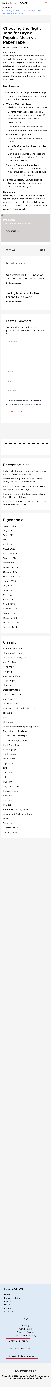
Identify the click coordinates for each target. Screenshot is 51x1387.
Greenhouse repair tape (15, 736)
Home (7, 1294)
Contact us (9, 1308)
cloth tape (8, 685)
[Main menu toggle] (46, 3)
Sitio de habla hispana (21, 1356)
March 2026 (9, 549)
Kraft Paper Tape (11, 745)
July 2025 (7, 585)
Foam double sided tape (15, 731)
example (7, 713)
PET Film (7, 782)
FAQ (5, 717)
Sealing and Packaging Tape (17, 814)
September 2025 (11, 576)
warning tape (10, 832)
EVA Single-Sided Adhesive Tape (19, 708)
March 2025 (9, 604)
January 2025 (9, 613)
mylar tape (8, 763)
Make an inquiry (18, 1340)
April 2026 (8, 544)
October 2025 (10, 572)
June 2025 (8, 590)
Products (8, 1301)
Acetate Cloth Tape (12, 648)
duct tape (8, 699)
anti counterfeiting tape (15, 657)
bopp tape (8, 667)
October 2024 (10, 627)
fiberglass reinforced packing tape (20, 726)
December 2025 (11, 563)
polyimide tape (11, 786)
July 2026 (7, 530)
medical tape (9, 759)
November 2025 (11, 567)
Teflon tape (8, 823)
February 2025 (10, 609)
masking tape (10, 749)
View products (12, 231)
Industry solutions (13, 1298)
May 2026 (8, 540)
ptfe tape (7, 800)
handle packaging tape (15, 740)
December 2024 (11, 618)
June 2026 (8, 535)
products (7, 795)
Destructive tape (11, 690)
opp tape (7, 772)
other (6, 777)
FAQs (25, 1318)
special (6, 818)
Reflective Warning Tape (15, 809)
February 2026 (10, 553)
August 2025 (9, 581)
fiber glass (8, 722)
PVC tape (7, 805)
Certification (25, 1329)
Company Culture (25, 1332)
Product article (10, 791)
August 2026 (9, 526)
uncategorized (10, 828)
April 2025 (8, 599)
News (7, 1305)
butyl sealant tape (12, 676)
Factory (25, 1325)
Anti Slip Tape (10, 662)
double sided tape (12, 694)
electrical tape (10, 703)
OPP (5, 768)
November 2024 (11, 622)
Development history (25, 1335)
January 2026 (9, 558)
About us (8, 1311)
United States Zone (19, 1348)
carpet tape (9, 680)
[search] (43, 447)
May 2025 (8, 595)
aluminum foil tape (12, 653)
